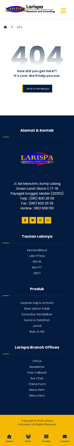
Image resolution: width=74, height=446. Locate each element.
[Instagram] (40, 220)
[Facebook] (25, 220)
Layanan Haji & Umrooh (37, 303)
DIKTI (37, 273)
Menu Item (37, 390)
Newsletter (37, 367)
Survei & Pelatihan (37, 320)
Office (37, 361)
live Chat (37, 378)
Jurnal (37, 326)
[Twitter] (32, 220)
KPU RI (37, 262)
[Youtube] (48, 220)
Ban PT (37, 267)
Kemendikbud (37, 250)
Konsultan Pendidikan (37, 314)
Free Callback (37, 373)
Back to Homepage (37, 88)
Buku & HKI (37, 332)
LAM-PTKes (37, 256)
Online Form (37, 384)
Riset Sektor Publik (37, 309)
